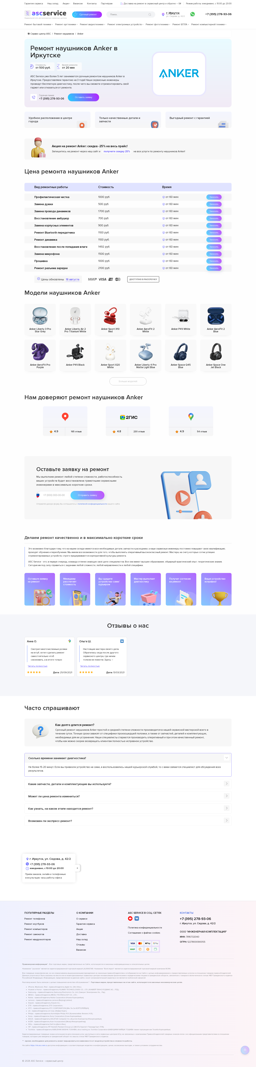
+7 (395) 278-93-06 (218, 14)
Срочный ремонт (88, 14)
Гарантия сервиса (33, 3)
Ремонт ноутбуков (34, 923)
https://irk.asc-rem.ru (38, 1045)
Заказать (214, 197)
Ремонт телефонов (34, 918)
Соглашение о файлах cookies (144, 932)
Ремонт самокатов (34, 934)
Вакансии (78, 3)
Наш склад (52, 3)
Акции (66, 3)
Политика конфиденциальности (145, 927)
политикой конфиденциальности (92, 504)
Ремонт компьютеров (35, 929)
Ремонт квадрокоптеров (37, 939)
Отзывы (80, 944)
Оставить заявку (83, 97)
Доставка (81, 934)
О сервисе (81, 918)
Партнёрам (106, 3)
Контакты (92, 3)
